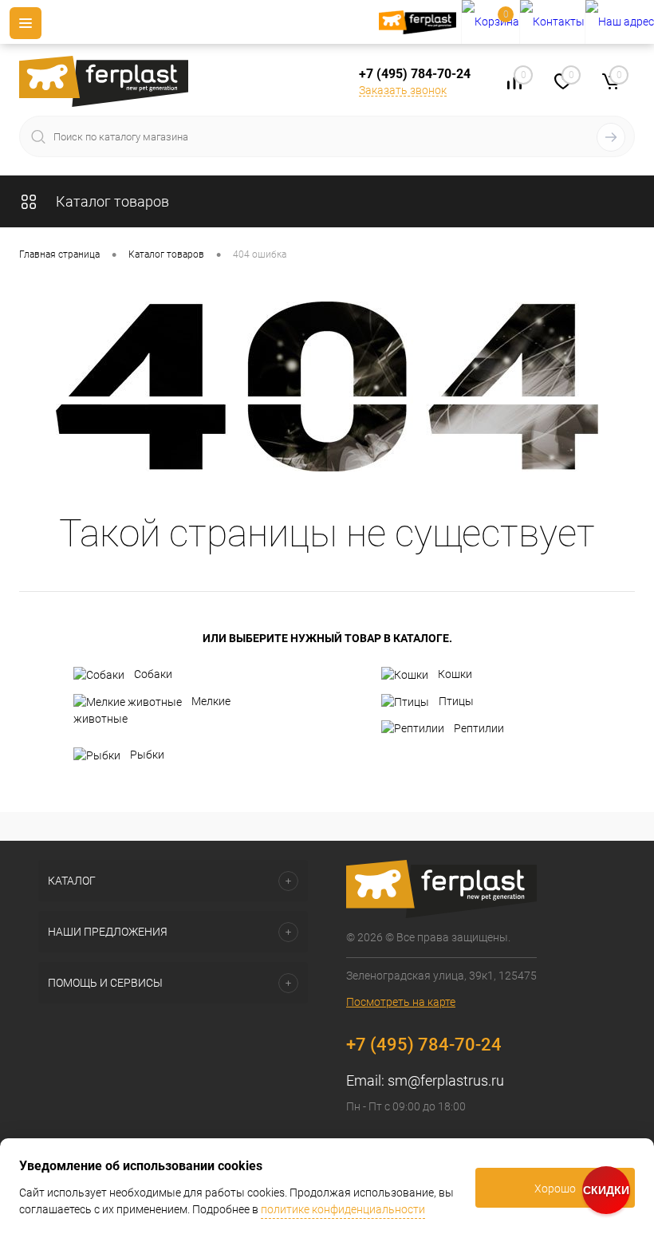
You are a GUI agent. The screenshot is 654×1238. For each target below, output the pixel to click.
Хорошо (555, 1188)
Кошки (455, 674)
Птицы (456, 701)
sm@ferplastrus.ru (446, 1080)
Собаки (153, 674)
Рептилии (479, 728)
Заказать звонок (403, 90)
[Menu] (25, 23)
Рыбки (147, 754)
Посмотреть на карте (400, 1002)
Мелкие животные (151, 710)
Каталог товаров (111, 201)
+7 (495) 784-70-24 (415, 73)
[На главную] (420, 22)
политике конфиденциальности (343, 1209)
